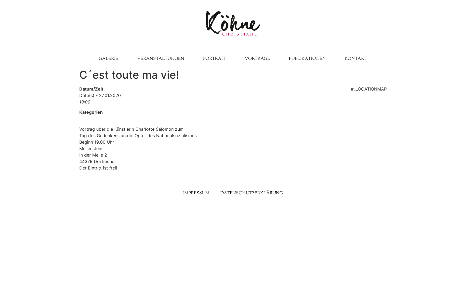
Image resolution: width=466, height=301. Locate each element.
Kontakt (356, 59)
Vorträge (257, 59)
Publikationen (307, 59)
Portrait (214, 59)
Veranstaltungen (160, 59)
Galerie (108, 59)
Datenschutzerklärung (251, 193)
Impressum (196, 193)
